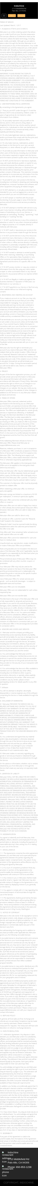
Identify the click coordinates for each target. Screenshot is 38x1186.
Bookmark (21, 15)
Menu (12, 15)
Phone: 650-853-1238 (19, 1167)
